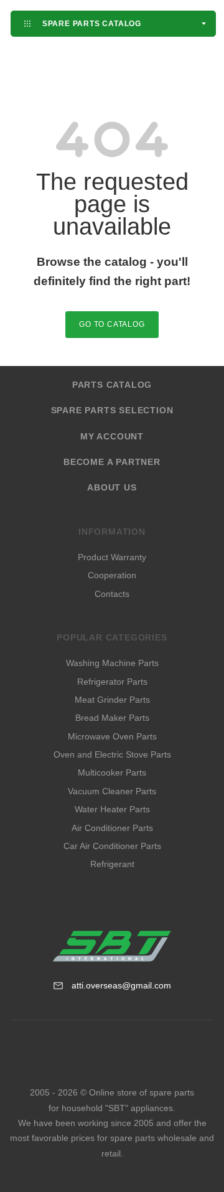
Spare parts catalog (90, 23)
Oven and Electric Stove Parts (112, 754)
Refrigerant (112, 864)
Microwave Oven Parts (112, 736)
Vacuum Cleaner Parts (112, 791)
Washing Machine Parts (112, 663)
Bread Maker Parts (112, 718)
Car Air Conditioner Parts (112, 846)
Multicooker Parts (112, 772)
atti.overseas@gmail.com (121, 985)
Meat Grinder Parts (112, 700)
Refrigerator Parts (112, 682)
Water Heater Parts (112, 809)
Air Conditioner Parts (112, 828)
